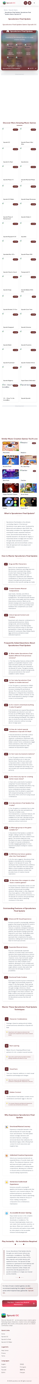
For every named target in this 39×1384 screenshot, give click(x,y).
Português (23, 1367)
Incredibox (29, 1288)
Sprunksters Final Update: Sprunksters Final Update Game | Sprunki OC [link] (18, 13)
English (3, 1364)
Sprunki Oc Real (6, 1339)
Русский (3, 1370)
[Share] (35, 68)
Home (6, 10)
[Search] (25, 3)
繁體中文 (22, 1370)
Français (22, 1372)
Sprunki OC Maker (6, 1342)
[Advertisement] (19, 94)
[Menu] (34, 3)
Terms (3, 1356)
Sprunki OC (4, 1336)
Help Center (5, 1350)
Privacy (3, 1353)
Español (3, 1367)
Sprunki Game (13, 10)
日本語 (22, 1364)
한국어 (3, 1372)
